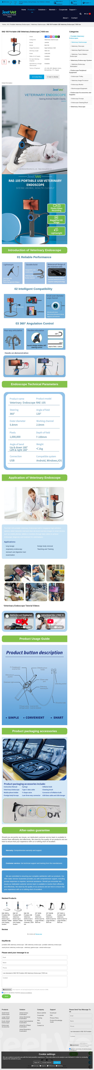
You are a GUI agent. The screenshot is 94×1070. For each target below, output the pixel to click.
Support (72, 10)
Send (6, 996)
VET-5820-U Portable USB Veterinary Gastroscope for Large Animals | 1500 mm (62, 917)
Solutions (41, 10)
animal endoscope (45, 947)
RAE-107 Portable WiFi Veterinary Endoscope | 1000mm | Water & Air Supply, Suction (18, 918)
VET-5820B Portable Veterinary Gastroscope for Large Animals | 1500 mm (51, 917)
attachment (8, 989)
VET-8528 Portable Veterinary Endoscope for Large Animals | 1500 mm (39, 917)
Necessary (36, 1066)
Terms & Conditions (26, 992)
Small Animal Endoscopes (5, 1013)
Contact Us (40, 1025)
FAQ (38, 1020)
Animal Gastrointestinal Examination (26, 1022)
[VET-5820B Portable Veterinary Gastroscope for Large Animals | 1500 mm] (51, 906)
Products (31, 10)
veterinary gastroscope (31, 947)
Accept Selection (46, 1062)
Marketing (60, 1066)
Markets (52, 10)
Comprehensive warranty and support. (24, 850)
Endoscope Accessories (5, 1026)
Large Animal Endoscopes (6, 1017)
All (8, 24)
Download (53, 1013)
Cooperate (63, 10)
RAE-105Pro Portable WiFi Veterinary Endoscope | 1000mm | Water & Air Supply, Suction (7, 918)
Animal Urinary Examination (24, 1013)
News (39, 1023)
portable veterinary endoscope (51, 944)
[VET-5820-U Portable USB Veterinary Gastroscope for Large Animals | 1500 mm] (62, 906)
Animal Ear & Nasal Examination (25, 1026)
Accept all (57, 1062)
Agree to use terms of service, (17, 992)
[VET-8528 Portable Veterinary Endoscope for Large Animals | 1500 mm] (40, 906)
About (65, 18)
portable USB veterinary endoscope (13, 944)
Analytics (43, 1066)
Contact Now (38, 77)
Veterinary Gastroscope (38, 24)
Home (23, 10)
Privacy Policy (54, 1018)
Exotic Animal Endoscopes (6, 1022)
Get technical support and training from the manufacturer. (34, 863)
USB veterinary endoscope (33, 944)
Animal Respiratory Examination (25, 1030)
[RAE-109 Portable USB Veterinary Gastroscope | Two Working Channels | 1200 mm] (29, 906)
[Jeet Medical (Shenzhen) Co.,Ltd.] (9, 12)
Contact (74, 18)
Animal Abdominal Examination (25, 1017)
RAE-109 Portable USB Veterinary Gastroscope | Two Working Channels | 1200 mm (29, 918)
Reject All (36, 1062)
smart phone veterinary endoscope (12, 947)
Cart (88, 14)
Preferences (51, 1066)
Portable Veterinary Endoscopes (20, 24)
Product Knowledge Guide (56, 1021)
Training (39, 1018)
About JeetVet (41, 1013)
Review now (39, 934)
